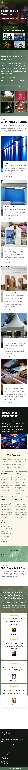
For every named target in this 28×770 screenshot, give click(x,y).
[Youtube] (13, 745)
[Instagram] (9, 745)
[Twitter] (6, 745)
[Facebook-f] (2, 745)
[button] (14, 441)
